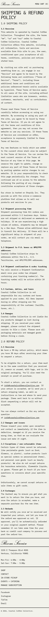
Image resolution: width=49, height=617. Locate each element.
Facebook (5, 592)
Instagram (6, 596)
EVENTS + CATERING (10, 581)
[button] (44, 4)
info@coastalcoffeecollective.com (21, 385)
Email (3, 603)
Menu (37, 4)
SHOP (3, 570)
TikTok (4, 600)
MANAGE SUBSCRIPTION (11, 585)
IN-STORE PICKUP (9, 577)
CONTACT (5, 574)
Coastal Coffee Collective (20, 611)
